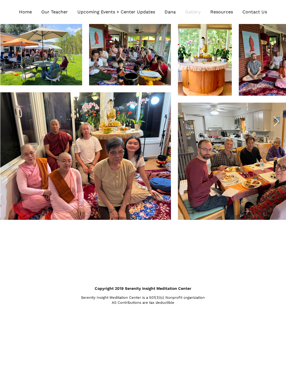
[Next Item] (276, 121)
